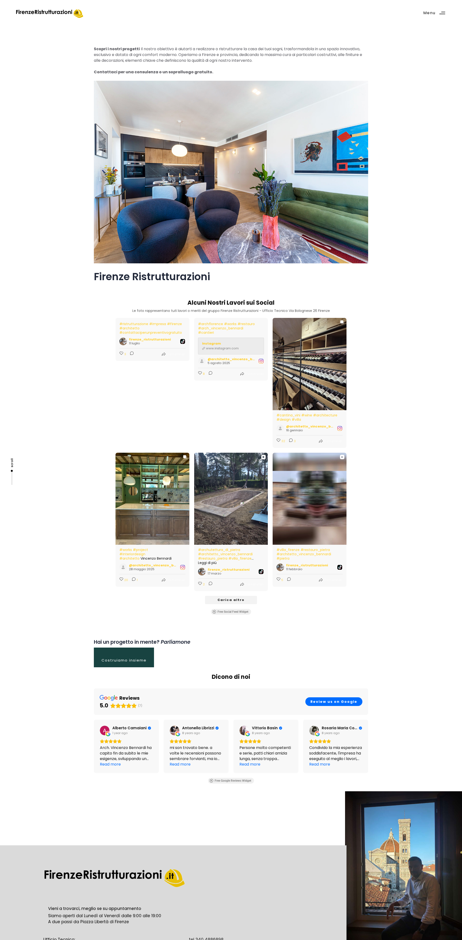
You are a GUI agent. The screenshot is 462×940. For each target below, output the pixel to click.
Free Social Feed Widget (233, 611)
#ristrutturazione (133, 324)
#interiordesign (132, 554)
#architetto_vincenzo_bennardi (225, 554)
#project (140, 549)
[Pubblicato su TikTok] (183, 341)
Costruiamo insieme (124, 660)
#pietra (282, 558)
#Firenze (174, 324)
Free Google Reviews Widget (233, 780)
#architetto (129, 328)
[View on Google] (104, 730)
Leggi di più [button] (207, 563)
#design (283, 419)
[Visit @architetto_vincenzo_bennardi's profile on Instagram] (202, 361)
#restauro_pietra (212, 558)
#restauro (246, 324)
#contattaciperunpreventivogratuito (150, 332)
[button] (436, 13)
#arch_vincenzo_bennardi (220, 328)
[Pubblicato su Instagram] (261, 361)
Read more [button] (110, 764)
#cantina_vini (288, 415)
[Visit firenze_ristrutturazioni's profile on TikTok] (123, 341)
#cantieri (206, 332)
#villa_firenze (239, 558)
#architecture (325, 415)
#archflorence (210, 324)
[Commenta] (130, 354)
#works (230, 324)
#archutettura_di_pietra (219, 549)
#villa (296, 419)
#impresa (157, 324)
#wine (306, 415)
